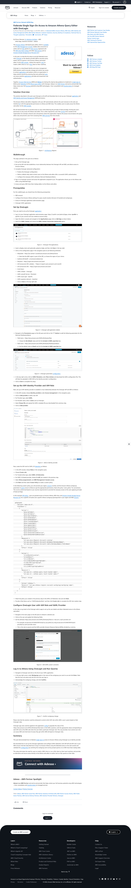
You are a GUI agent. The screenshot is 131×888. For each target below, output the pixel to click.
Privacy (13, 882)
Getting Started (44, 844)
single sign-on (76, 82)
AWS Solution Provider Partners (48, 795)
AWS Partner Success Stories (65, 793)
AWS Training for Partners (94, 40)
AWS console (25, 62)
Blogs (12, 865)
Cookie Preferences (31, 882)
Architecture (48, 150)
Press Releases (15, 868)
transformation (68, 86)
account (49, 485)
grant (23, 488)
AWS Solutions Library (46, 854)
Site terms (20, 882)
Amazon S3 (35, 52)
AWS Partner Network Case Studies (97, 32)
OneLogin (19, 58)
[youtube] (114, 879)
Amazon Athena (20, 44)
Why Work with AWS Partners (95, 34)
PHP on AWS (71, 861)
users (42, 62)
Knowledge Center (101, 854)
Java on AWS (71, 858)
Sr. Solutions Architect (31, 39)
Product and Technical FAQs (47, 861)
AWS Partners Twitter (95, 61)
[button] (25, 7)
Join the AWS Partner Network (95, 36)
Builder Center (71, 844)
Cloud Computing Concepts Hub (21, 854)
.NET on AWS (71, 851)
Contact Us (98, 844)
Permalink (28, 34)
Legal (96, 868)
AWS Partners (43, 868)
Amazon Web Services (25, 82)
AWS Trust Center (44, 851)
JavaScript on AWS (73, 865)
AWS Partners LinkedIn (95, 59)
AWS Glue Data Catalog (22, 50)
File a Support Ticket (101, 848)
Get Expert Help (100, 861)
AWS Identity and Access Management (24, 98)
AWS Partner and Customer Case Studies (98, 30)
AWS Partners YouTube (95, 63)
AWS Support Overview (102, 858)
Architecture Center (45, 858)
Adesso (19, 793)
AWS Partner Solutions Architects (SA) (45, 793)
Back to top (64, 871)
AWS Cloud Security (17, 858)
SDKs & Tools (71, 848)
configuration (57, 373)
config (46, 725)
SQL (23, 48)
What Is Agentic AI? (17, 851)
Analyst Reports (44, 865)
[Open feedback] (129, 444)
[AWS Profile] (124, 2)
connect (63, 111)
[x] (99, 879)
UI (19, 104)
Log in (47, 818)
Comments (37, 34)
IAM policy (25, 495)
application (75, 96)
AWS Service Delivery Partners (30, 795)
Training (41, 848)
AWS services (46, 115)
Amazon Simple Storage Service (22, 52)
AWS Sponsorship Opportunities (96, 42)
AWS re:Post (99, 851)
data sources (34, 48)
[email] (119, 879)
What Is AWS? (15, 844)
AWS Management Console (24, 46)
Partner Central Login (93, 38)
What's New (14, 861)
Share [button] (45, 34)
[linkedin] (105, 879)
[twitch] (111, 879)
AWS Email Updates (95, 65)
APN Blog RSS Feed (94, 67)
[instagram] (108, 879)
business (28, 86)
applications (22, 72)
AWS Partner (61, 84)
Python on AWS (72, 854)
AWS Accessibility (100, 865)
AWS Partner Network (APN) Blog (23, 22)
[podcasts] (116, 879)
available (46, 44)
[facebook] (102, 879)
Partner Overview (28, 789)
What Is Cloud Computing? (19, 848)
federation (24, 84)
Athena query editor (36, 84)
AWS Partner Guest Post (28, 793)
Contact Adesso (17, 789)
